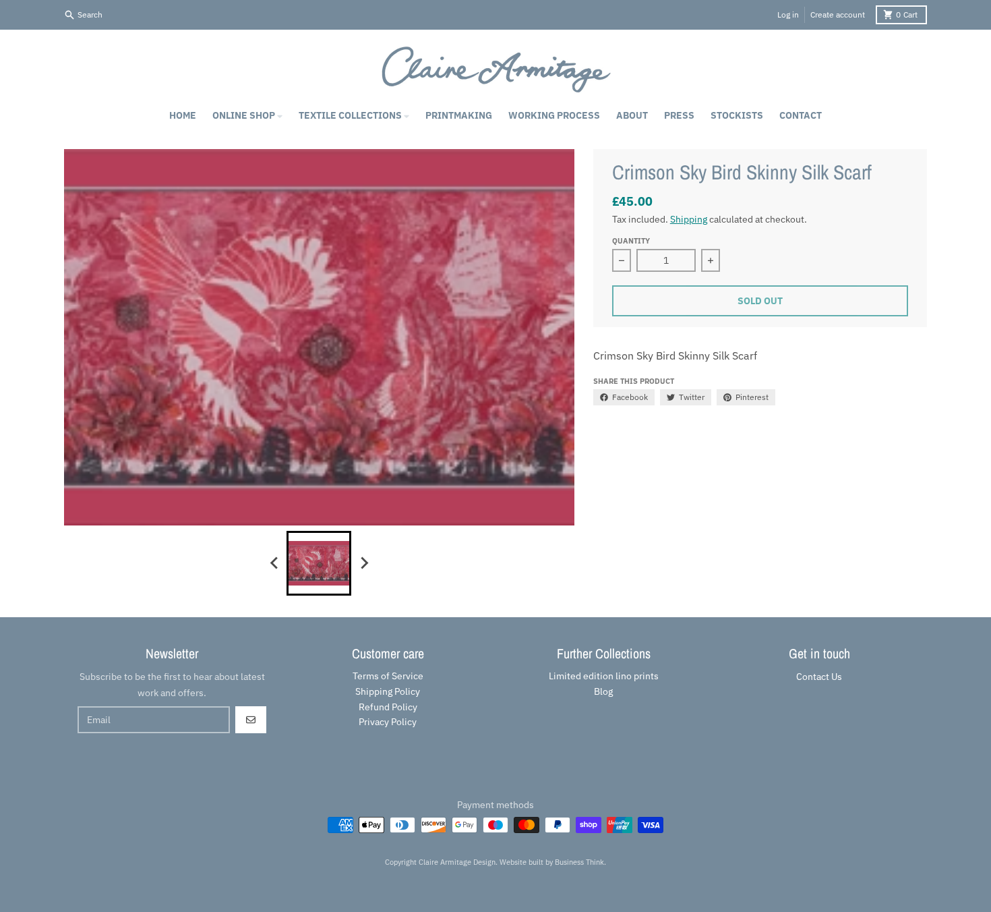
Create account (837, 14)
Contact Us (819, 677)
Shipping (688, 219)
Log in (788, 14)
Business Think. (580, 862)
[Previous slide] (274, 563)
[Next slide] (363, 563)
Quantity (631, 241)
